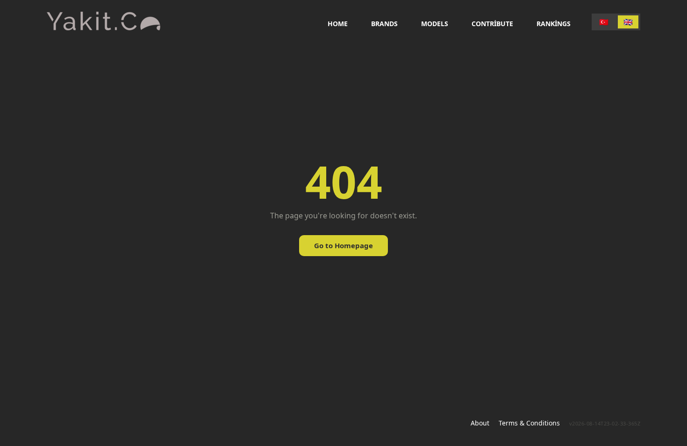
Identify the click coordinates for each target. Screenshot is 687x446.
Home (338, 23)
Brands (384, 23)
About (480, 422)
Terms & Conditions (529, 422)
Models (434, 23)
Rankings (554, 23)
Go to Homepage (343, 245)
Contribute (492, 23)
